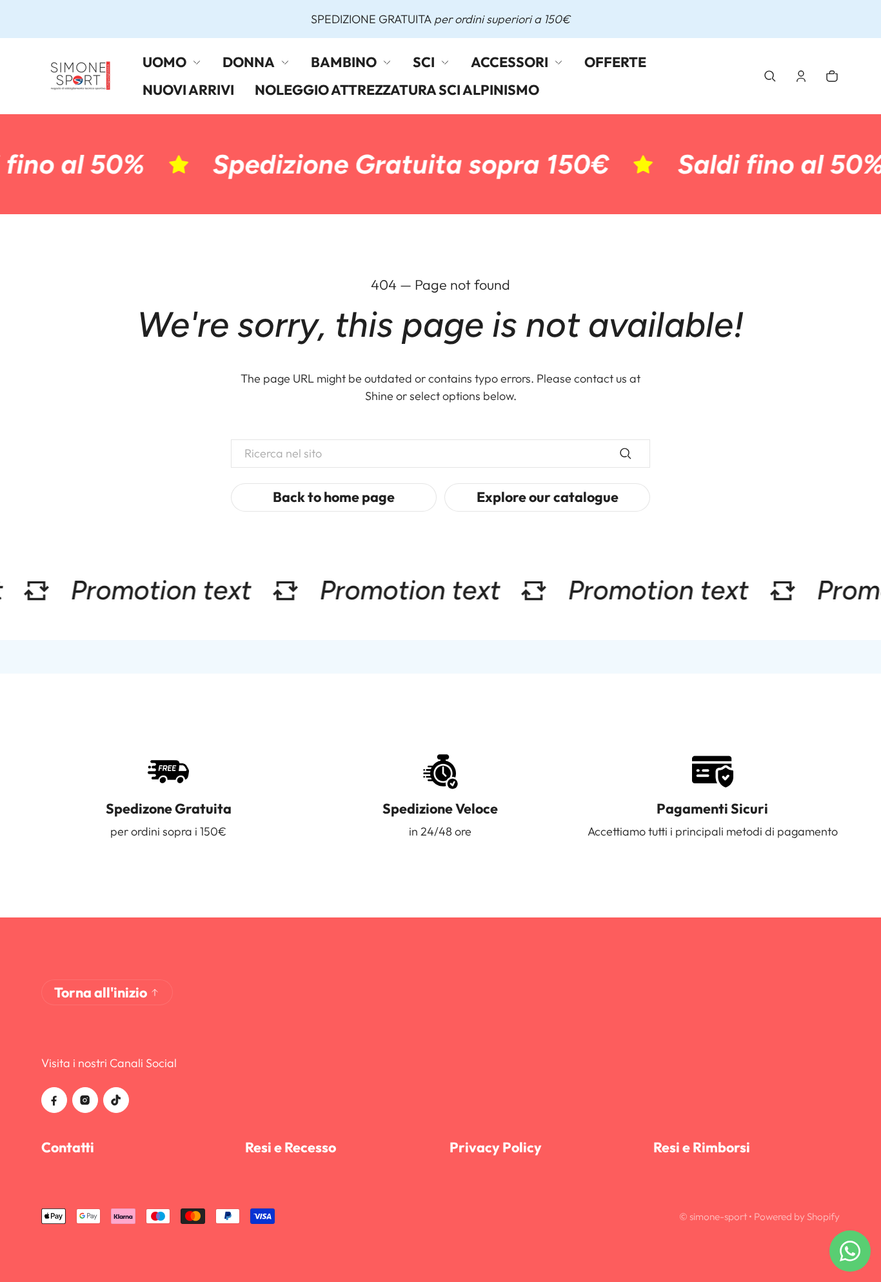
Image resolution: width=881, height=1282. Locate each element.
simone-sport (718, 1216)
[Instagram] (85, 1100)
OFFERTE (615, 62)
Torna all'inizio (100, 992)
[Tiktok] (116, 1100)
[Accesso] (801, 76)
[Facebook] (54, 1100)
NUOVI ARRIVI (188, 90)
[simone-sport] (81, 76)
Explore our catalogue (548, 497)
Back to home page (334, 497)
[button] (770, 76)
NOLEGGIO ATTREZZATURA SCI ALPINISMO (397, 90)
